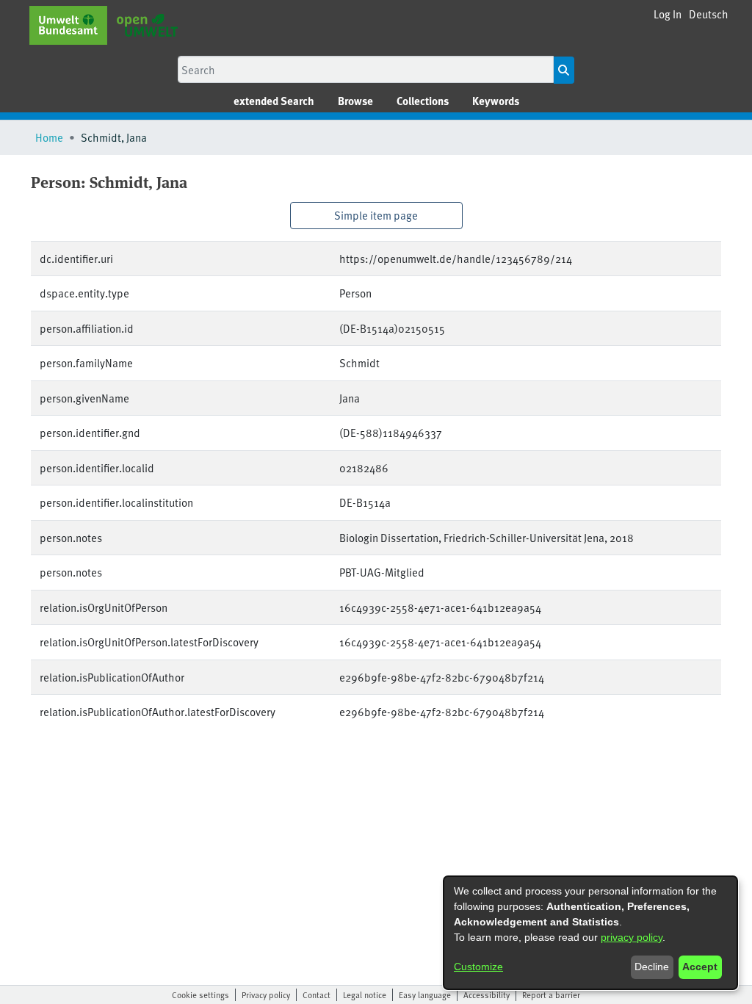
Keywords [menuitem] (495, 101)
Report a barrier (551, 994)
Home (49, 137)
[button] (708, 14)
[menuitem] (355, 101)
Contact (316, 994)
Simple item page (376, 215)
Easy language (425, 994)
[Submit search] (564, 70)
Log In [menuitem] (668, 13)
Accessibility (486, 994)
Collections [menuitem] (423, 101)
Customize (478, 966)
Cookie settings (200, 994)
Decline (651, 966)
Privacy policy (266, 994)
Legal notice (364, 994)
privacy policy (631, 937)
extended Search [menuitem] (274, 101)
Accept (699, 966)
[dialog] (590, 932)
